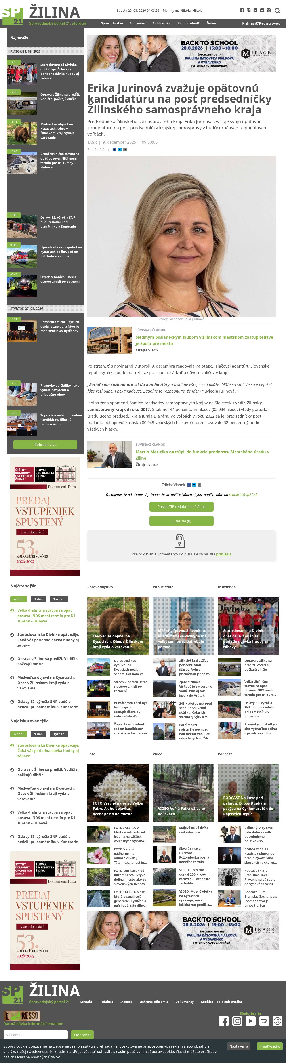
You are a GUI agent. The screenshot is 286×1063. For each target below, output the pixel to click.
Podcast (225, 754)
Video (157, 754)
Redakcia (106, 1002)
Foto (91, 754)
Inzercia (126, 1002)
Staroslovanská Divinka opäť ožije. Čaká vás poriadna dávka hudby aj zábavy (48, 640)
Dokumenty (184, 1002)
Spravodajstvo (112, 23)
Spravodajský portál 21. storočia (57, 23)
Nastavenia (238, 1046)
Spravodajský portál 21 (49, 1001)
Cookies (207, 1002)
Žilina (54, 12)
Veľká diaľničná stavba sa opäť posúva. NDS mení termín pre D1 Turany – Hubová (46, 616)
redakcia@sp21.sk (243, 494)
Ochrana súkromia (154, 1002)
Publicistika (161, 23)
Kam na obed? (189, 23)
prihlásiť (223, 554)
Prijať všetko (269, 1046)
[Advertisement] (45, 191)
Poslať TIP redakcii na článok (182, 506)
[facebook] (114, 149)
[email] (125, 149)
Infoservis (137, 23)
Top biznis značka (228, 1002)
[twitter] (120, 149)
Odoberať (82, 1034)
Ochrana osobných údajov (37, 1057)
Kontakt (86, 1002)
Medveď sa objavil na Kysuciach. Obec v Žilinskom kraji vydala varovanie (46, 683)
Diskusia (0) (181, 521)
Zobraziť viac (45, 444)
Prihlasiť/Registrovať (261, 23)
